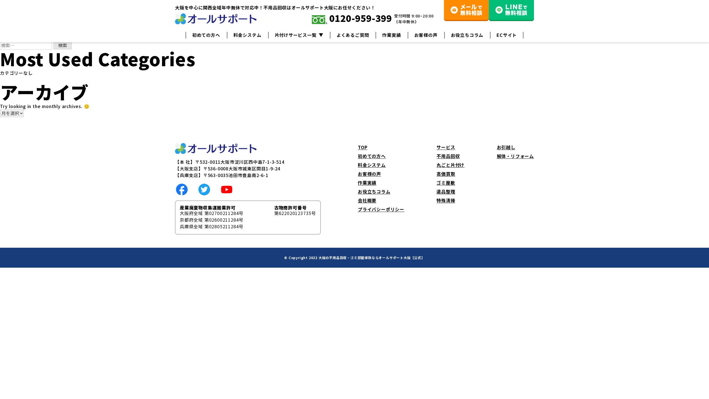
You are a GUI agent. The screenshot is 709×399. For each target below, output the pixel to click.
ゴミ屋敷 (445, 182)
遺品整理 (445, 191)
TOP (362, 147)
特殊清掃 (445, 200)
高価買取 (445, 173)
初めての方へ (206, 35)
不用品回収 (448, 156)
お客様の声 (426, 35)
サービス (445, 147)
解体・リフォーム (515, 156)
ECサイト (507, 35)
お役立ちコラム (467, 35)
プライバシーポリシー (381, 209)
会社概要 (367, 200)
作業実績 (391, 35)
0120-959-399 (359, 19)
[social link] (182, 188)
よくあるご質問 (352, 35)
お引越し (506, 147)
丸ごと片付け (450, 165)
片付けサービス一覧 (296, 35)
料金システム (247, 35)
